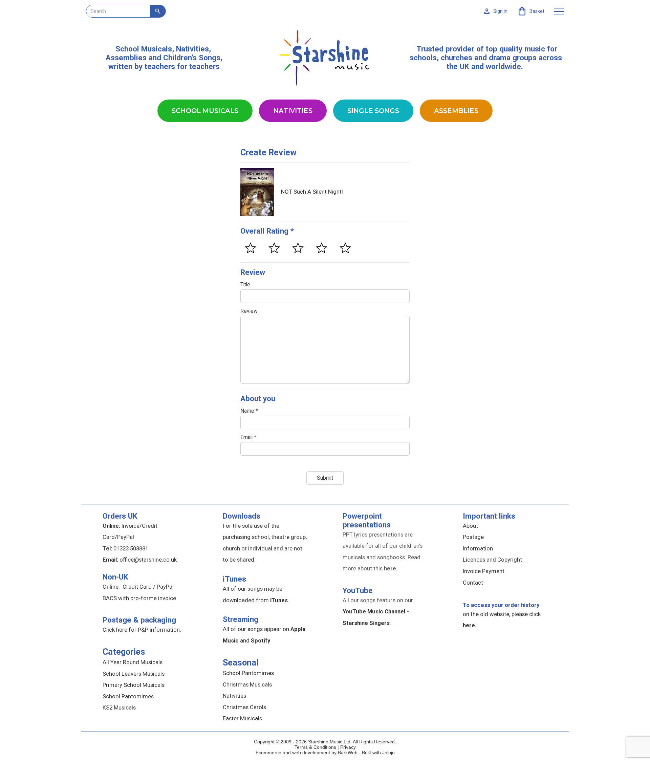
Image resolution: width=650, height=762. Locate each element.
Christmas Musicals (247, 684)
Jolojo (388, 752)
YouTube (358, 590)
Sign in (500, 11)
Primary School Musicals (134, 684)
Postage (473, 537)
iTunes (234, 578)
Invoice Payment (483, 571)
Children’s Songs (191, 57)
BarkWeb (348, 752)
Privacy (348, 747)
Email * (248, 437)
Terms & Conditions (315, 747)
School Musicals (143, 48)
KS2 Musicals (119, 707)
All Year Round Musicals (132, 662)
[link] (530, 11)
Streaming (240, 619)
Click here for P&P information (141, 629)
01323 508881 (130, 548)
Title (245, 285)
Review (249, 311)
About (470, 525)
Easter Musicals (242, 718)
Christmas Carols (244, 707)
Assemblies (456, 111)
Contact (473, 582)
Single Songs (373, 111)
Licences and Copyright (492, 559)
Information (478, 548)
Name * (249, 411)
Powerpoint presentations (367, 520)
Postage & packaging (139, 619)
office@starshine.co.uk (148, 559)
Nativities (292, 111)
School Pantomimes (128, 696)
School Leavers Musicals (134, 673)
